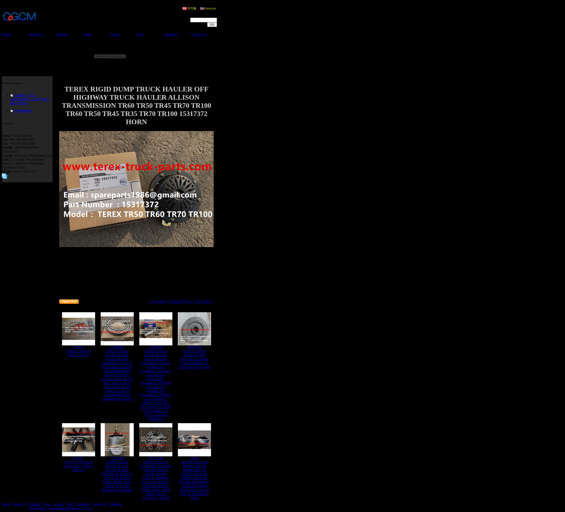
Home (6, 34)
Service (115, 34)
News (87, 34)
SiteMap (116, 504)
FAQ (140, 34)
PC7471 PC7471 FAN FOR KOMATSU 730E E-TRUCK (79, 464)
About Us (36, 34)
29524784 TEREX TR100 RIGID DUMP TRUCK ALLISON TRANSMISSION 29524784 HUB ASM (194, 357)
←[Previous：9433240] (166, 301)
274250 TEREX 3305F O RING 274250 (78, 351)
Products (62, 34)
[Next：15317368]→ (198, 301)
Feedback (170, 34)
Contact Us (199, 34)
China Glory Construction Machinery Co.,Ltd (60, 508)
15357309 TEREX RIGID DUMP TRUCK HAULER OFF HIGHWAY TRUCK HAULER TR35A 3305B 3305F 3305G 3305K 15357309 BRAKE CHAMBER (117, 474)
